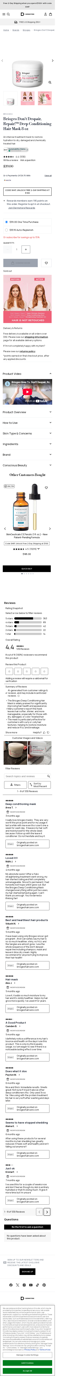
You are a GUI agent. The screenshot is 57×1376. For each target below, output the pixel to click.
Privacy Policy (30, 1350)
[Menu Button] (3, 14)
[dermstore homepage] (27, 14)
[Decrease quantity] (7, 249)
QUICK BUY (26, 568)
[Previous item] (5, 528)
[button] (27, 150)
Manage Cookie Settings (27, 1355)
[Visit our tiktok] (37, 1285)
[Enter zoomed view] (50, 82)
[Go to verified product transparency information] (16, 149)
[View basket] (50, 14)
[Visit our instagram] (24, 1285)
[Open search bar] (8, 14)
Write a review (10, 160)
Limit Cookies (27, 1363)
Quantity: (9, 243)
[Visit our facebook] (11, 1285)
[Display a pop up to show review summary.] (39, 549)
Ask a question (28, 160)
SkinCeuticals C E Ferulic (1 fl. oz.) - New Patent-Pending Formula (26, 536)
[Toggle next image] (52, 60)
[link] (45, 14)
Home (6, 30)
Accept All (27, 1371)
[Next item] (50, 528)
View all (48, 175)
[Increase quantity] (26, 249)
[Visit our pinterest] (44, 1285)
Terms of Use (44, 1350)
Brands (16, 30)
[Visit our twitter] (17, 1285)
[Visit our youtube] (31, 1285)
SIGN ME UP (27, 1271)
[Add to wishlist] (46, 263)
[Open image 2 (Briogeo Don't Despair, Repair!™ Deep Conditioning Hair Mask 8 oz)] (28, 98)
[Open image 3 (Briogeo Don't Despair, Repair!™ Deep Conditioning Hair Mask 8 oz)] (45, 98)
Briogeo (26, 30)
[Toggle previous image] (2, 60)
